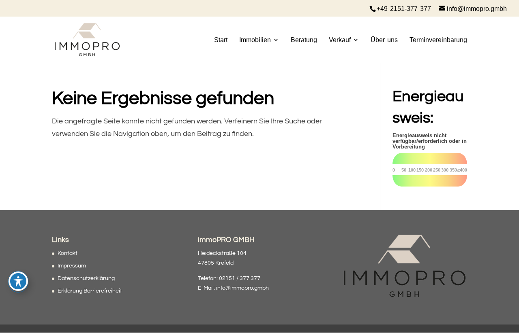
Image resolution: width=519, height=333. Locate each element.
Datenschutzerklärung (86, 278)
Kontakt (67, 253)
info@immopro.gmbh (242, 288)
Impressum (72, 266)
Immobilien (255, 40)
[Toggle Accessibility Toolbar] (18, 281)
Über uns (384, 40)
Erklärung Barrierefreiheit (90, 291)
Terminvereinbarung (438, 40)
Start (220, 40)
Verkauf (340, 40)
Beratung (304, 40)
